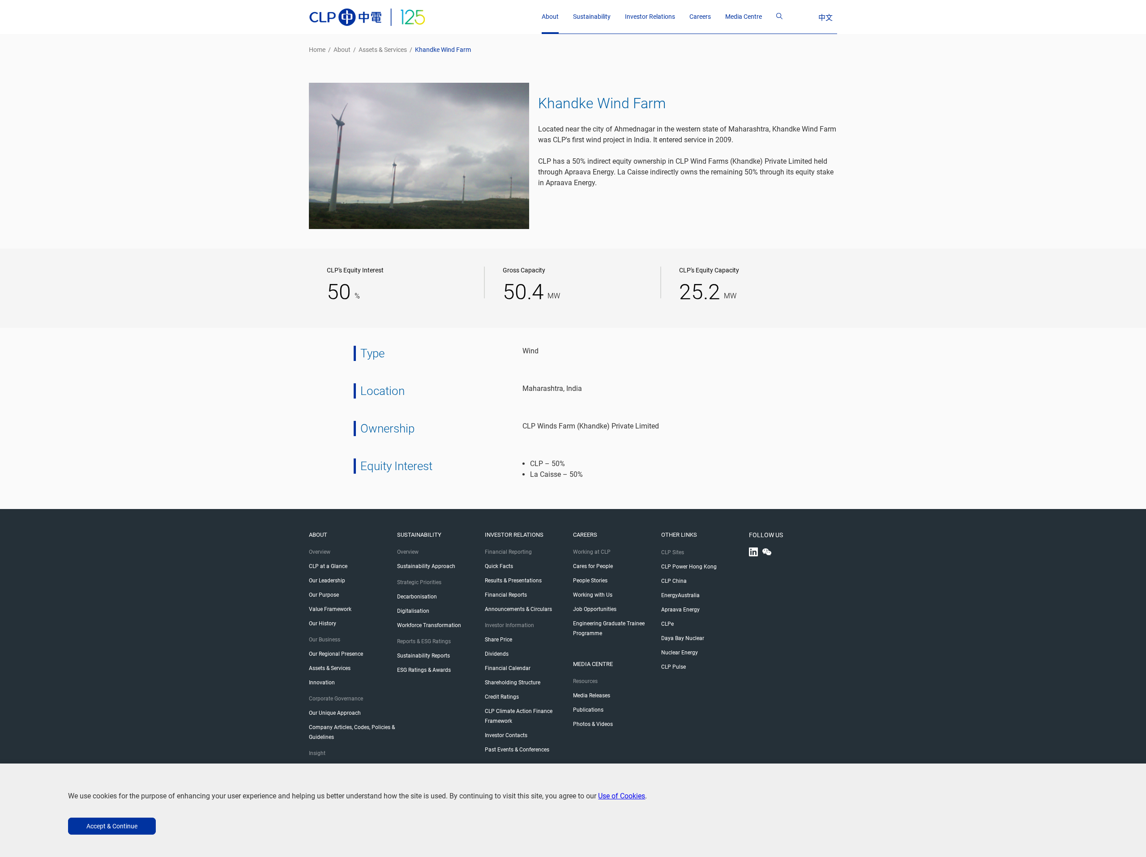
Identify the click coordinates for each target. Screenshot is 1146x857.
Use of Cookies (621, 796)
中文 (825, 17)
